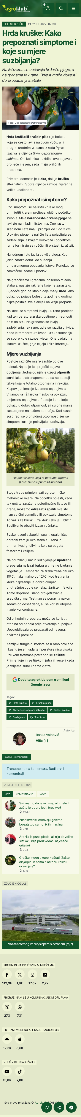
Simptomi (39, 717)
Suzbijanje (18, 717)
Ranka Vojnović (47, 735)
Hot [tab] (7, 794)
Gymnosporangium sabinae (28, 710)
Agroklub (41, 1102)
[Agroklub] (16, 8)
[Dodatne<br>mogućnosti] (71, 1107)
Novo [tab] (43, 794)
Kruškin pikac (43, 702)
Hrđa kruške (19, 702)
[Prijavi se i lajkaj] (46, 1107)
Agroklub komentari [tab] (16, 757)
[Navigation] (73, 8)
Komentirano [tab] (24, 794)
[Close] (61, 8)
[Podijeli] (59, 1107)
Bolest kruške (61, 710)
